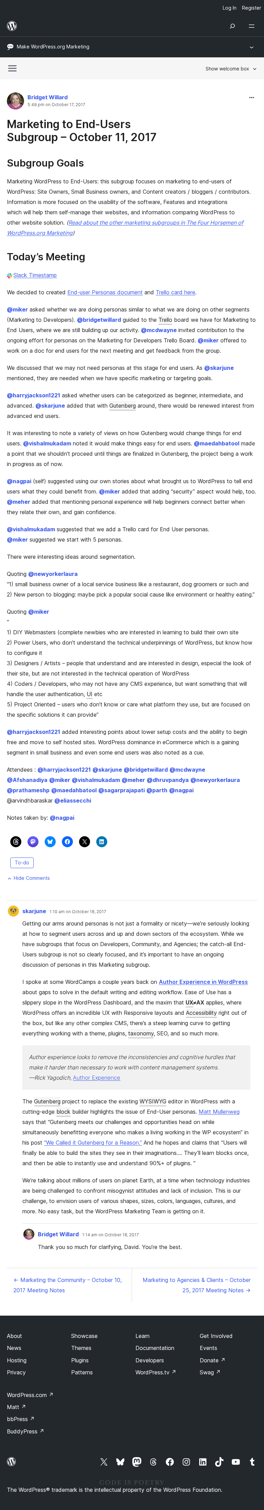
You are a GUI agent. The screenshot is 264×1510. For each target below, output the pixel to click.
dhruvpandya (168, 779)
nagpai (19, 481)
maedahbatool (216, 443)
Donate (213, 1360)
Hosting (16, 1360)
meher (18, 501)
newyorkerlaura (53, 573)
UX (189, 1002)
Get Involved (216, 1335)
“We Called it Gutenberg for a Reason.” (93, 1142)
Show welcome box (227, 68)
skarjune (219, 367)
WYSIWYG (153, 1101)
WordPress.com (30, 1395)
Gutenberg (122, 405)
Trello (165, 319)
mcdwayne (159, 330)
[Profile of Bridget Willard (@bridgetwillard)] (15, 102)
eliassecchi (72, 800)
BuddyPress (25, 1431)
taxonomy (141, 1033)
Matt (16, 1407)
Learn (142, 1335)
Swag (210, 1372)
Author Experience (96, 1077)
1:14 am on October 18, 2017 (110, 1235)
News (14, 1347)
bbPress (21, 1419)
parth (156, 790)
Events (208, 1347)
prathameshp (28, 790)
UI (89, 694)
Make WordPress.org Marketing (53, 46)
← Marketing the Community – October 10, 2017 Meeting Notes (67, 1285)
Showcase (84, 1335)
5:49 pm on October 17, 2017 (56, 104)
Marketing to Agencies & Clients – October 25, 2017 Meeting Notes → (197, 1285)
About (14, 1335)
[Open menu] (253, 26)
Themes (81, 1347)
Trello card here (175, 292)
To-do (22, 862)
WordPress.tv (155, 1372)
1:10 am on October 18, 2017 (78, 911)
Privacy (16, 1372)
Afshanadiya (27, 779)
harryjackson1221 (33, 395)
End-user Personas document (105, 292)
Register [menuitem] (251, 8)
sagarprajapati (121, 790)
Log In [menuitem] (229, 8)
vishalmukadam (47, 443)
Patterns (82, 1372)
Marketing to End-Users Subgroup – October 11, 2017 (82, 130)
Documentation (154, 1347)
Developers (149, 1360)
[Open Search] (232, 26)
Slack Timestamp (35, 275)
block (63, 1111)
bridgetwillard (99, 319)
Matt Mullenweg (219, 1111)
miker (17, 309)
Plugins (80, 1360)
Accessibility (201, 1012)
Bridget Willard (48, 97)
